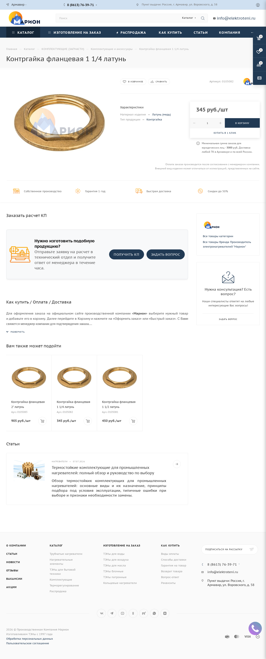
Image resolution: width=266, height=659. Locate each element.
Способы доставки (173, 559)
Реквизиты (168, 583)
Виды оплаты (170, 554)
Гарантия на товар (173, 565)
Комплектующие (61, 579)
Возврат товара (171, 571)
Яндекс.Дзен (164, 613)
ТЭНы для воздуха (116, 559)
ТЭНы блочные (113, 571)
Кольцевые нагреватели (120, 583)
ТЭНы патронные (115, 577)
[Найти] (203, 18)
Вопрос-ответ (170, 577)
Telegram (111, 613)
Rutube (143, 613)
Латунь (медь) (161, 114)
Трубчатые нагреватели (66, 554)
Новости (13, 562)
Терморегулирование (64, 585)
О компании (16, 545)
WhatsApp (154, 613)
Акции (11, 587)
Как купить (170, 545)
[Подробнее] (177, 464)
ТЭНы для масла (114, 565)
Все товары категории (218, 236)
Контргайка (154, 119)
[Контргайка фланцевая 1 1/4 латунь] (59, 123)
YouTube (122, 613)
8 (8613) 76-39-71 (80, 5)
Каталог (56, 545)
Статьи (11, 554)
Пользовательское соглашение (27, 643)
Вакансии (14, 579)
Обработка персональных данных (29, 638)
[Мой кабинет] (258, 5)
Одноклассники (133, 613)
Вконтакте (101, 613)
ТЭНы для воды (113, 554)
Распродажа (58, 591)
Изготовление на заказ (121, 545)
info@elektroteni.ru (236, 18)
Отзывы (12, 570)
